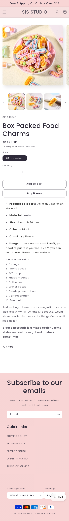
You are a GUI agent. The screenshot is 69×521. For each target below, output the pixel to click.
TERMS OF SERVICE (18, 466)
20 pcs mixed (14, 158)
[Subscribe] (58, 414)
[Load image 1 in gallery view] (16, 101)
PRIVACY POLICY (16, 451)
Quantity (7, 165)
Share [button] (10, 346)
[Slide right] (65, 102)
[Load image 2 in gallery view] (34, 101)
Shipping (7, 147)
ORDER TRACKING (17, 458)
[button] (4, 12)
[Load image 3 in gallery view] (52, 101)
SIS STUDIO (28, 513)
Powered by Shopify (45, 513)
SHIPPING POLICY (17, 436)
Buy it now (34, 193)
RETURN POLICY (16, 443)
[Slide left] (3, 102)
